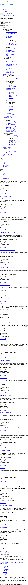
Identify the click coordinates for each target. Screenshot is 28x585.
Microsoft (5, 145)
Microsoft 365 (3, 378)
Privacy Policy (3, 563)
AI (7, 34)
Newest (5, 176)
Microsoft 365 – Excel (5, 215)
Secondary (8, 57)
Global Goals (3, 341)
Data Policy (14, 562)
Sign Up (12, 15)
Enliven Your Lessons (5, 303)
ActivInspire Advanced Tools (7, 484)
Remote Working (10, 130)
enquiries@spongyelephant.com (8, 552)
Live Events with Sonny (6, 196)
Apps (7, 79)
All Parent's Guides (11, 151)
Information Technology (12, 67)
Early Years (9, 50)
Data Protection (13, 143)
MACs (11, 98)
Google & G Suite (7, 117)
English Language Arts (12, 64)
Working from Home (11, 131)
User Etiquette (20, 562)
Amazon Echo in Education (7, 433)
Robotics (8, 112)
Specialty (8, 71)
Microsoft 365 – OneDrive (6, 395)
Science (8, 70)
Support (5, 573)
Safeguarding (9, 37)
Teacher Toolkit (10, 114)
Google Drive (3, 527)
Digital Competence (11, 124)
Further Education (10, 51)
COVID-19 (9, 123)
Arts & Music (9, 63)
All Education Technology (12, 78)
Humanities (9, 65)
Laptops (11, 96)
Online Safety (9, 100)
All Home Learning (11, 122)
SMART (11, 110)
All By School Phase (11, 48)
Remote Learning (10, 127)
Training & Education (11, 44)
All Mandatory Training (12, 136)
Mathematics (9, 68)
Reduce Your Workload (6, 322)
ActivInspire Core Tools (6, 505)
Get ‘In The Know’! (5, 285)
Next (3, 548)
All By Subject (10, 61)
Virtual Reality (9, 116)
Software (8, 113)
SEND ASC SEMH (8, 154)
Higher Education (10, 53)
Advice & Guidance (11, 33)
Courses (5, 570)
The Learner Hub (7, 9)
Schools (5, 567)
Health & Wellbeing (11, 126)
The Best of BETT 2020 (6, 413)
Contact (5, 572)
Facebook (11, 43)
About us (5, 566)
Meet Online (6, 574)
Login (8, 15)
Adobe (11, 106)
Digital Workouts (7, 74)
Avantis (11, 109)
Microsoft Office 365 (14, 86)
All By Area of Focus (11, 32)
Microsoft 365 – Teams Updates (8, 232)
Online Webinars (7, 147)
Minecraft (8, 152)
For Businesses (6, 569)
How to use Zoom (4, 178)
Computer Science (10, 88)
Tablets (11, 99)
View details (3, 193)
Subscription (6, 165)
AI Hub (5, 11)
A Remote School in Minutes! (7, 250)
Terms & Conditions (5, 562)
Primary (8, 55)
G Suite (11, 85)
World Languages (10, 72)
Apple (10, 107)
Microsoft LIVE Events (6, 360)
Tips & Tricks (6, 155)
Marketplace (6, 166)
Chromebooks (12, 93)
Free (4, 163)
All (4, 27)
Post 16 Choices (10, 54)
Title (4, 174)
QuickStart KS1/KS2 (5, 450)
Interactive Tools (13, 95)
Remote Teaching (10, 129)
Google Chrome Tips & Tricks (7, 267)
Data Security (12, 144)
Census (11, 141)
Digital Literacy (10, 36)
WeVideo (2, 468)
